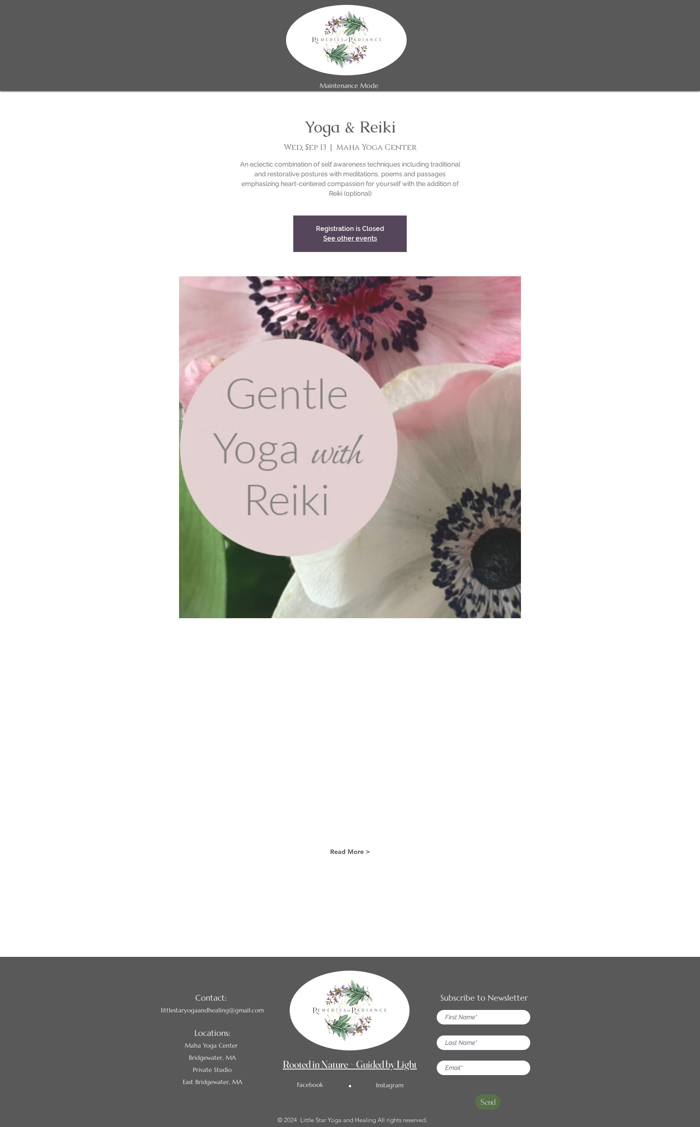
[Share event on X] (350, 910)
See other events (350, 238)
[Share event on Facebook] (330, 910)
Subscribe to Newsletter (484, 998)
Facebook (310, 1085)
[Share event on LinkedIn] (370, 910)
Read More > (350, 852)
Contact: (211, 998)
